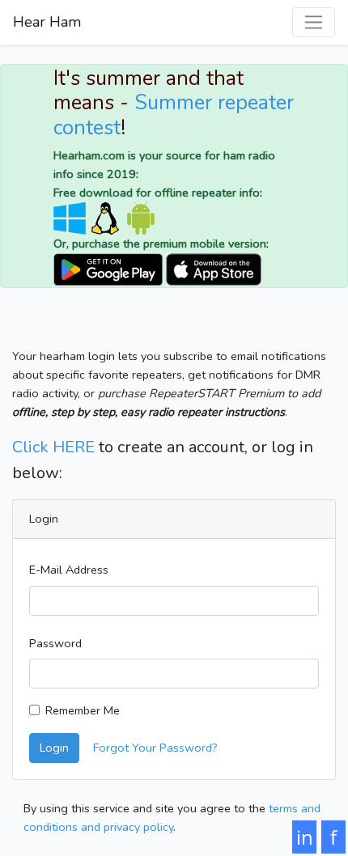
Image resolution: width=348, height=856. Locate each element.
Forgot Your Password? (155, 747)
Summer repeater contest (173, 115)
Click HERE (53, 447)
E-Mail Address (68, 569)
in (304, 837)
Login (54, 747)
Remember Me (82, 710)
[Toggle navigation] (313, 22)
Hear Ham (47, 22)
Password (55, 643)
